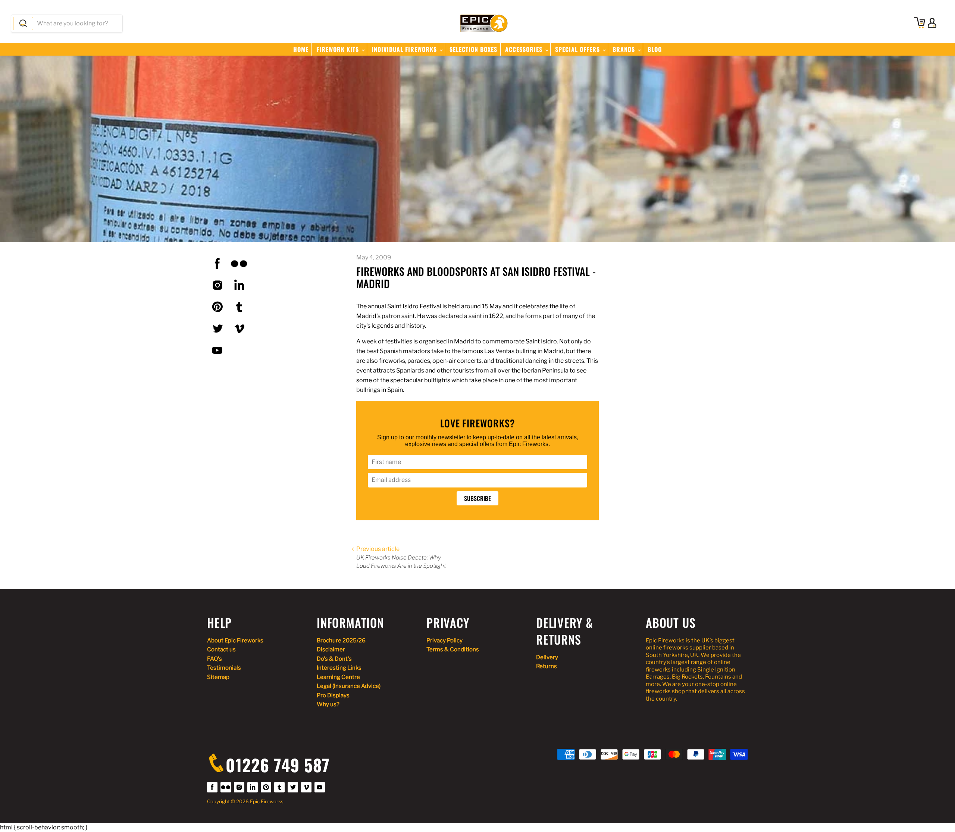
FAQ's (214, 658)
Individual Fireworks (405, 49)
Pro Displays (333, 695)
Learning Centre (338, 677)
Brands (625, 49)
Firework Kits (338, 49)
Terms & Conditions (452, 649)
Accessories (524, 49)
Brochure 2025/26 (341, 640)
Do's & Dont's (334, 658)
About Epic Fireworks (235, 640)
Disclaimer (331, 649)
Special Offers (578, 49)
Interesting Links (339, 667)
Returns (546, 666)
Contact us (221, 649)
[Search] (23, 23)
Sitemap (218, 677)
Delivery (547, 657)
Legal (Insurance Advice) (349, 686)
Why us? (328, 704)
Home (301, 49)
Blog (655, 49)
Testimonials (224, 667)
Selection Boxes (473, 49)
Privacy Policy (444, 640)
